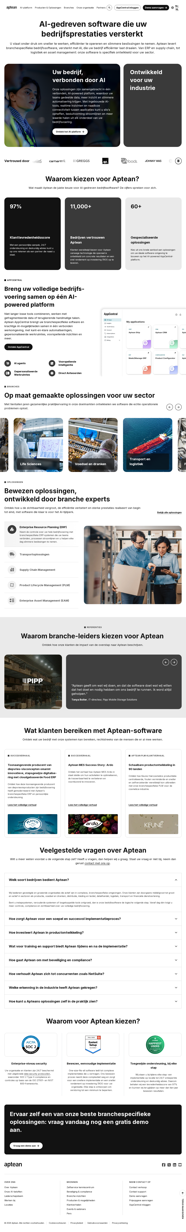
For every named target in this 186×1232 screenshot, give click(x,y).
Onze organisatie (85, 7)
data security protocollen (37, 1073)
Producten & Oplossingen (48, 7)
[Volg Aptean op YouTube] (180, 1165)
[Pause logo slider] (178, 161)
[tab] (41, 534)
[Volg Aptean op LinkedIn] (174, 1165)
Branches (69, 7)
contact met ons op (97, 863)
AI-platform (26, 7)
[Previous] (169, 407)
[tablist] (41, 565)
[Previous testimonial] (166, 662)
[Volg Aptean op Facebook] (163, 1165)
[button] (38, 445)
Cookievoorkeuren (57, 1223)
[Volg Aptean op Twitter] (169, 1165)
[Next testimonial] (174, 662)
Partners (101, 7)
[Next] (178, 407)
